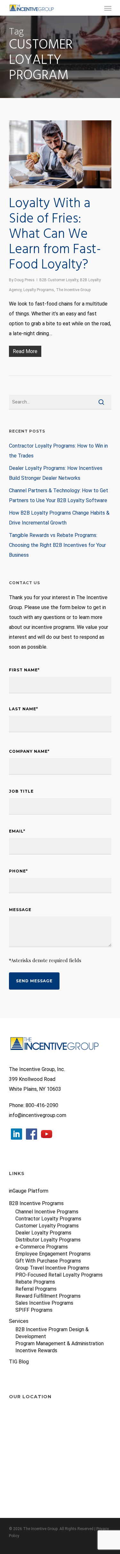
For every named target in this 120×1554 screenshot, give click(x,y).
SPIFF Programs (33, 1310)
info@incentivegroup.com (37, 1115)
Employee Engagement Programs (53, 1254)
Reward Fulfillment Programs (48, 1296)
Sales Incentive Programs (44, 1303)
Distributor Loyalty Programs (48, 1240)
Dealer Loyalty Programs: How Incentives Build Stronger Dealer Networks (55, 473)
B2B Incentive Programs (36, 1203)
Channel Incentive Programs (46, 1212)
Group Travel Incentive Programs (52, 1268)
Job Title (21, 791)
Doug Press (24, 280)
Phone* (20, 870)
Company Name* (30, 751)
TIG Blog (19, 1362)
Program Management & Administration (59, 1343)
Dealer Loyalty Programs (43, 1233)
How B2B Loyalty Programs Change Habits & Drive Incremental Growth (59, 518)
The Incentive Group (73, 290)
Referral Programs (36, 1289)
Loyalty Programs (38, 290)
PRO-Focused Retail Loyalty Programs (59, 1275)
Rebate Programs (35, 1282)
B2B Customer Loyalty (58, 280)
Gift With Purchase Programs (48, 1261)
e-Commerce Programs (41, 1247)
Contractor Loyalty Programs (48, 1219)
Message (20, 909)
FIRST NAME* (24, 670)
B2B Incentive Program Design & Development (52, 1332)
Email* (18, 831)
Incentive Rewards (36, 1350)
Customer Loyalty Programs (47, 1226)
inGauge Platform (28, 1191)
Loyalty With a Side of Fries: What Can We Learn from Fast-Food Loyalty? (55, 234)
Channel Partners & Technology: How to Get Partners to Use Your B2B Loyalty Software (58, 495)
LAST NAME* (23, 708)
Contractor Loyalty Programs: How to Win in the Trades (58, 451)
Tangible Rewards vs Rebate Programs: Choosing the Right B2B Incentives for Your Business (57, 545)
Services (18, 1321)
